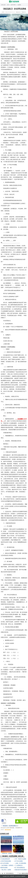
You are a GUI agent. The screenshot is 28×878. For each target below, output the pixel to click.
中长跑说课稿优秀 (5, 859)
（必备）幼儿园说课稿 (20, 863)
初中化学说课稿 (5, 863)
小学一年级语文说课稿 (20, 859)
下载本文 (23, 12)
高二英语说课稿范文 (20, 867)
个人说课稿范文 (19, 865)
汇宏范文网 (12, 876)
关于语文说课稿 (19, 861)
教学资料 (13, 4)
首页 (8, 4)
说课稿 (19, 4)
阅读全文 (18, 12)
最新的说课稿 (4, 867)
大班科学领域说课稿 (6, 861)
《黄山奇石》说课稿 (6, 869)
